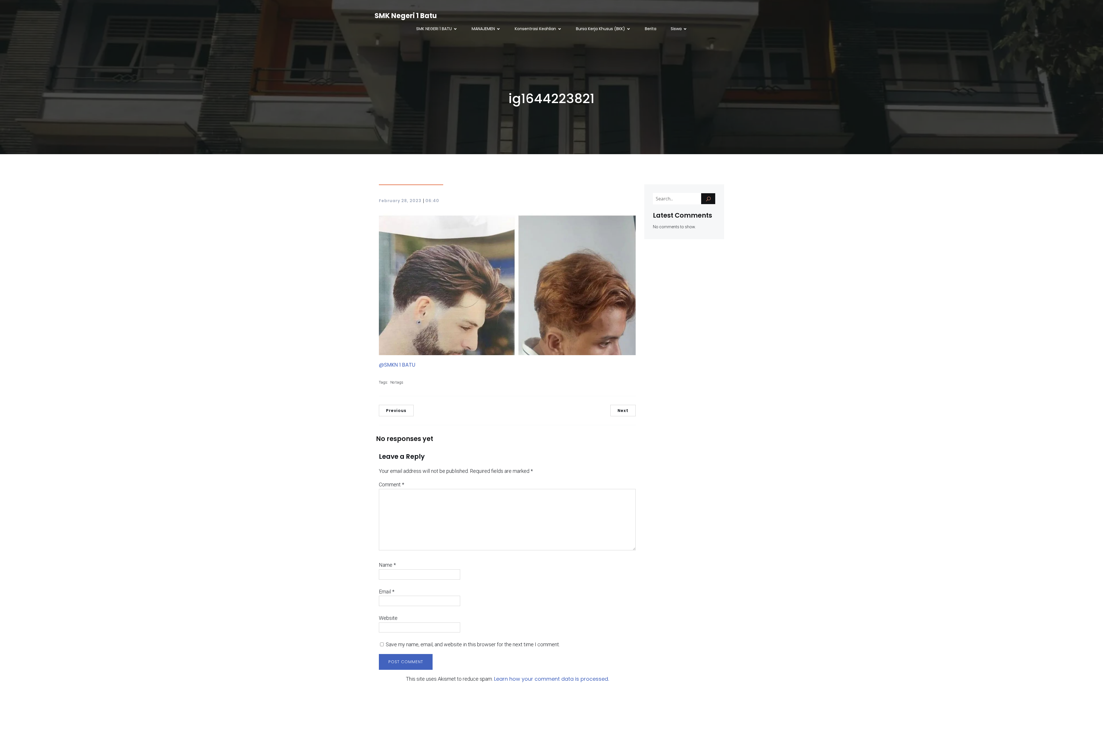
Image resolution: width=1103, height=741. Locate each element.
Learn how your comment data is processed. (551, 678)
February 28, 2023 (400, 201)
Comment (391, 484)
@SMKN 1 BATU (397, 364)
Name (387, 565)
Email (386, 592)
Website (388, 618)
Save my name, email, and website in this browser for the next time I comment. (473, 644)
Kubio (601, 729)
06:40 (432, 201)
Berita (650, 29)
